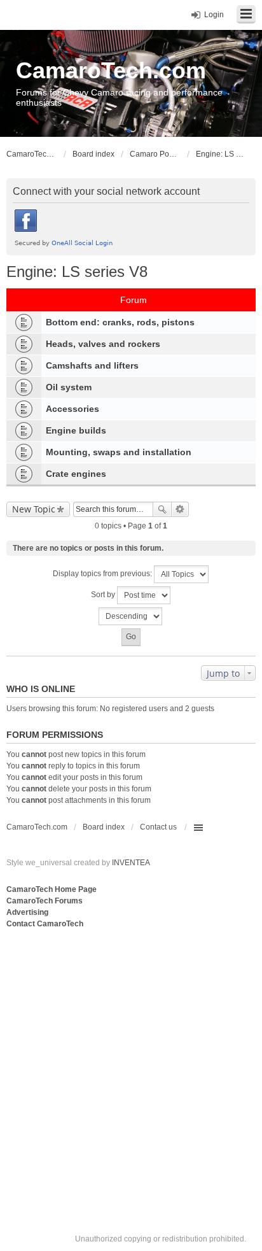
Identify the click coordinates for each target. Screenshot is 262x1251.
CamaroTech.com (111, 70)
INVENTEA (131, 862)
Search (162, 509)
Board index (104, 827)
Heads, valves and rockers (103, 344)
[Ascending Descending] (131, 616)
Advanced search (180, 509)
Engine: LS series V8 (77, 271)
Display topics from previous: (103, 573)
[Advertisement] (131, 1068)
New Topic (33, 509)
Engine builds (76, 430)
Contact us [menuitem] (158, 827)
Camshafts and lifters (92, 365)
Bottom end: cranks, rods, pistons (120, 322)
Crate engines (76, 474)
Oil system (69, 387)
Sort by (104, 594)
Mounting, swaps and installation (118, 452)
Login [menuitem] (214, 14)
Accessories (72, 409)
